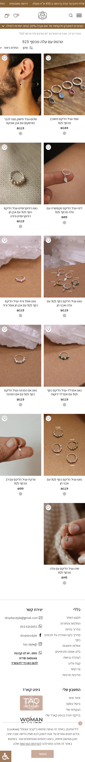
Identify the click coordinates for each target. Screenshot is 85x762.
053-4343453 (28, 627)
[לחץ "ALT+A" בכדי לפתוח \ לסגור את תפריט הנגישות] (5, 756)
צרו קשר (75, 669)
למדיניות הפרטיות (30, 744)
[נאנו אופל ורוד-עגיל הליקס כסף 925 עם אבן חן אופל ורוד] (20, 266)
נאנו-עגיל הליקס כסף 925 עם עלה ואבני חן (64, 303)
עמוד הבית (75, 33)
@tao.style (30, 644)
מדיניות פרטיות (71, 675)
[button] (48, 58)
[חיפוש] (71, 15)
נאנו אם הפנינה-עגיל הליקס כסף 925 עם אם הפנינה (20, 392)
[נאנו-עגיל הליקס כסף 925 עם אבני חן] (64, 445)
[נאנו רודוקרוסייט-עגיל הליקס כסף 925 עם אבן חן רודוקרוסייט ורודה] (20, 173)
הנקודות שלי (73, 710)
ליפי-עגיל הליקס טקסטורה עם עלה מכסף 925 (64, 210)
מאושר (43, 754)
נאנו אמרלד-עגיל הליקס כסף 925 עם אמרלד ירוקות (64, 392)
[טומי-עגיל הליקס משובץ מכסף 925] (64, 84)
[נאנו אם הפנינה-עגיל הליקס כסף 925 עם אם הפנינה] (20, 355)
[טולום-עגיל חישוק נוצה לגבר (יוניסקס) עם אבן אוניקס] (20, 84)
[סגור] (80, 723)
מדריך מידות (72, 629)
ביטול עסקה (73, 704)
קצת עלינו (74, 663)
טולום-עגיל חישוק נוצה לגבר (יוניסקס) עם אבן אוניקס (20, 121)
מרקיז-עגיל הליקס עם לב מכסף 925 (20, 481)
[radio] (20, 133)
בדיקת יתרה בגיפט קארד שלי (62, 715)
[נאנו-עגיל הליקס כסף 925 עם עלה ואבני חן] (64, 266)
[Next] (3, 84)
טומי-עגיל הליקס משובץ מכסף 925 (64, 121)
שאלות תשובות (71, 646)
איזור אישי (74, 698)
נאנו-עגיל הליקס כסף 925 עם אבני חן (64, 481)
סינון (25, 48)
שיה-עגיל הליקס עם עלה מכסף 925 (64, 571)
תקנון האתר (73, 617)
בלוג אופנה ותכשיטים (67, 652)
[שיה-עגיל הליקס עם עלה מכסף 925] (64, 534)
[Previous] (38, 84)
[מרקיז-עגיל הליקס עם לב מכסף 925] (20, 445)
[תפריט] (79, 15)
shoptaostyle (28, 635)
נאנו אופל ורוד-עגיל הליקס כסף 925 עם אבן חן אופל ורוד (20, 303)
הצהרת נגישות (71, 657)
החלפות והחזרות (70, 623)
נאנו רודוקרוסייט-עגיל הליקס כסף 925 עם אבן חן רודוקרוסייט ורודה (20, 212)
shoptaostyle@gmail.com (21, 618)
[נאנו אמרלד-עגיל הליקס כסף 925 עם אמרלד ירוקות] (64, 355)
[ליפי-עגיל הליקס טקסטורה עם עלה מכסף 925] (64, 173)
